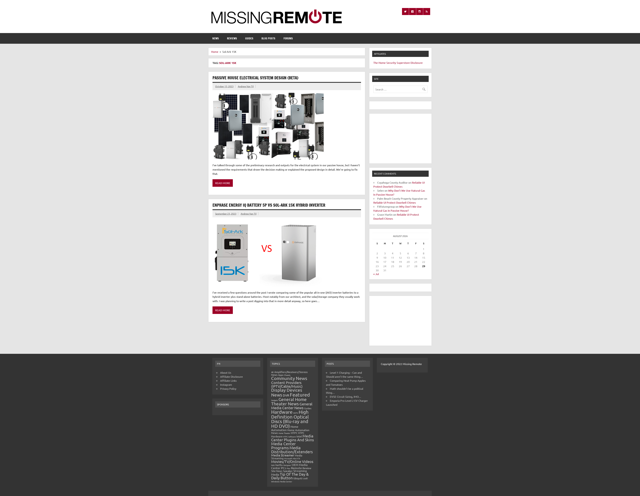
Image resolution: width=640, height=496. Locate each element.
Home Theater (284, 433)
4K (272, 372)
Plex (288, 468)
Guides (249, 38)
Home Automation (284, 428)
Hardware (281, 412)
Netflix (279, 464)
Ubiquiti (297, 478)
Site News (276, 470)
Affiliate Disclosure (231, 376)
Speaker (288, 470)
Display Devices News (286, 393)
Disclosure (416, 62)
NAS (273, 465)
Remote (296, 468)
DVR (286, 395)
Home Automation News (290, 431)
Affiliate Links (228, 380)
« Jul (376, 274)
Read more (222, 183)
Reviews (232, 38)
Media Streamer (282, 455)
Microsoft (288, 458)
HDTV (295, 413)
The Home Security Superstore (391, 62)
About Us (225, 372)
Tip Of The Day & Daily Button (290, 476)
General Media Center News (291, 406)
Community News (289, 378)
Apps (280, 374)
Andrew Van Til (246, 86)
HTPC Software (289, 436)
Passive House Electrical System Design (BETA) (255, 78)
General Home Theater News (289, 401)
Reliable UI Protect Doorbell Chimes (394, 202)
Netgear (287, 465)
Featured (300, 395)
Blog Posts (268, 38)
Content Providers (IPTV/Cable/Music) (286, 384)
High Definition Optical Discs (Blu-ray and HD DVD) (290, 419)
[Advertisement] (400, 138)
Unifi (305, 478)
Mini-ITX (296, 458)
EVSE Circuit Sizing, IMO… (345, 396)
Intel (299, 436)
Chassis (287, 375)
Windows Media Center (281, 481)
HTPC (294, 432)
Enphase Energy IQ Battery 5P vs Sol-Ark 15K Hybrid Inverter (268, 205)
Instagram (226, 384)
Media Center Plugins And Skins (292, 437)
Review (306, 468)
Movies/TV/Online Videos (292, 461)
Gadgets (274, 400)
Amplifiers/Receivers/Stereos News (289, 373)
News (215, 38)
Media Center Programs (283, 445)
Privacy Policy (228, 388)
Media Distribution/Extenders (292, 449)
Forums (288, 38)
